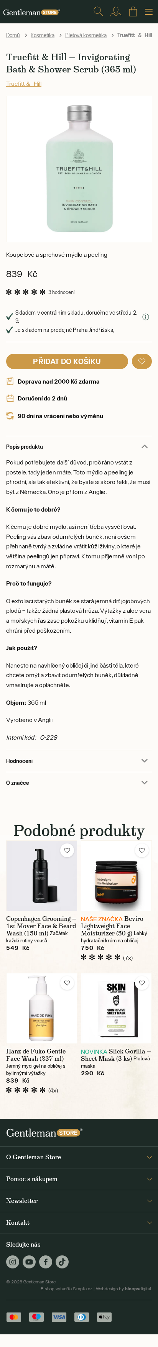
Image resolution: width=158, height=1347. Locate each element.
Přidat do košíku (67, 361)
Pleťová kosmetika (86, 35)
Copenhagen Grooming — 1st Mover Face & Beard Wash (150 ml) (41, 926)
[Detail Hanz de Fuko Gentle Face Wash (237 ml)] (41, 1008)
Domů (13, 35)
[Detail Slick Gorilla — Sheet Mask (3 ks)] (116, 1008)
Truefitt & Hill (23, 83)
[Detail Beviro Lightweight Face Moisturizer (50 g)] (116, 875)
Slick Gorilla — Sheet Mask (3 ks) (116, 1055)
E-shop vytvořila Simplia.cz (66, 1288)
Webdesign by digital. (124, 1288)
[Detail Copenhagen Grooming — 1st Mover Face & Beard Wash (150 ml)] (41, 875)
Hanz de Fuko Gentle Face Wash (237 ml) (36, 1055)
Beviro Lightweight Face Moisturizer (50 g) (112, 926)
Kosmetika (42, 35)
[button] (142, 361)
